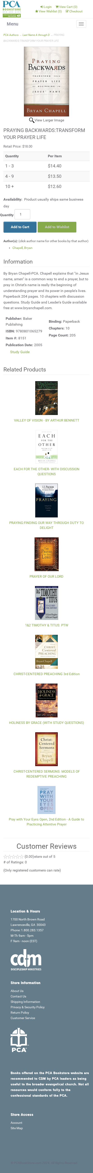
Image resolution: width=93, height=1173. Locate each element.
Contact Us (18, 996)
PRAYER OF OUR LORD (46, 577)
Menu (12, 24)
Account (16, 1122)
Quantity (7, 215)
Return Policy (20, 1012)
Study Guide (20, 352)
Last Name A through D (36, 35)
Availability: (12, 199)
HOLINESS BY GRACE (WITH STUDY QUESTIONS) (46, 723)
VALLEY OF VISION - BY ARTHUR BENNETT (46, 420)
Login (48, 7)
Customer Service (23, 1018)
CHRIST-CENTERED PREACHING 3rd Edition (47, 674)
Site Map (17, 1128)
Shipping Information (25, 1002)
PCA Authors (11, 35)
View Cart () (68, 7)
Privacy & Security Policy (28, 1007)
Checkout (76, 11)
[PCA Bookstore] (12, 9)
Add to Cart (20, 227)
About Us (17, 991)
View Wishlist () (50, 11)
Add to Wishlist (57, 227)
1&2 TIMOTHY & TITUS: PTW (46, 625)
